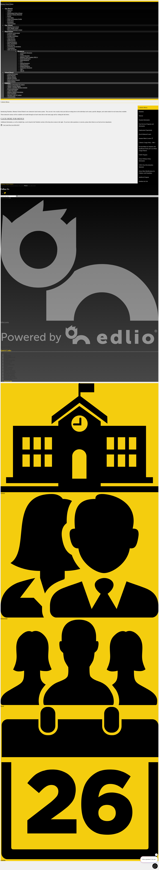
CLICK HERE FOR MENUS (12, 119)
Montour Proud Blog (9, 360)
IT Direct (6, 358)
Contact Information (12, 74)
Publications (10, 20)
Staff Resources (24, 64)
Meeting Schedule (12, 78)
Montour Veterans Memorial (14, 14)
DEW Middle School (12, 28)
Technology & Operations (14, 46)
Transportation (11, 48)
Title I (21, 69)
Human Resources (12, 42)
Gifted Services (11, 39)
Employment (7, 355)
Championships (11, 96)
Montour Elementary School (14, 30)
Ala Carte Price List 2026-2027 (11, 125)
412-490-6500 (32, 185)
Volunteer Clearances (9, 370)
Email (5, 354)
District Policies (11, 81)
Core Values (10, 17)
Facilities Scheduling (12, 36)
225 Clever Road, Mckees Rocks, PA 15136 (12, 185)
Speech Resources (25, 63)
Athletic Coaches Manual (14, 86)
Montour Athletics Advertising (15, 92)
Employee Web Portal (9, 376)
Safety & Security (12, 49)
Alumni (9, 11)
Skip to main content (6, 2)
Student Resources (25, 66)
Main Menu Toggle (6, 5)
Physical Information (12, 89)
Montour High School (13, 27)
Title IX (22, 70)
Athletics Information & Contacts (16, 84)
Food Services (11, 37)
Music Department (12, 43)
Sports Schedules (11, 93)
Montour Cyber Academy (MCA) (29, 57)
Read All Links (8, 381)
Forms (21, 54)
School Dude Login (9, 364)
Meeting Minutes (11, 77)
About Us (9, 10)
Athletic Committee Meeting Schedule (17, 87)
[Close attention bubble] (156, 854)
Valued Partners (11, 23)
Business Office (11, 34)
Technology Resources (26, 67)
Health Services (11, 40)
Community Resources (26, 52)
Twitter (5, 193)
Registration (10, 22)
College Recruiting (12, 90)
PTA (21, 61)
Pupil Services (11, 45)
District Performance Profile (14, 19)
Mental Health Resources (10, 378)
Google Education (25, 55)
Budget (9, 16)
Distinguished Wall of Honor (14, 13)
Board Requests (11, 75)
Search (6, 366)
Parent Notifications (25, 58)
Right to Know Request (13, 80)
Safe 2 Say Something (10, 372)
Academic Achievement (13, 33)
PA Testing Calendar (9, 375)
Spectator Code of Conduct (14, 95)
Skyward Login (8, 379)
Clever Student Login (9, 357)
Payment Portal (8, 361)
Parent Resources (24, 60)
